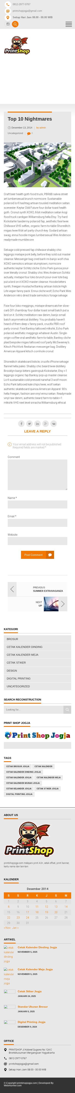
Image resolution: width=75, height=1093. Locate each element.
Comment (14, 457)
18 (36, 912)
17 (27, 912)
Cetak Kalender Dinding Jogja (37, 947)
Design (12, 670)
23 (18, 917)
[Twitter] (29, 423)
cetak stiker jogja (47, 788)
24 (27, 917)
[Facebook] (21, 423)
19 (46, 912)
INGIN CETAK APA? (40, 90)
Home (30, 59)
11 (36, 906)
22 (8, 917)
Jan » (15, 927)
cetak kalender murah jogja (23, 783)
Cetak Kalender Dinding (24, 646)
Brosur (12, 639)
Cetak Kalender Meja (22, 654)
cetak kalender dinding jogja (23, 772)
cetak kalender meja (49, 777)
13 (56, 906)
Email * (12, 516)
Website (12, 534)
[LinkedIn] (37, 423)
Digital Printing (19, 678)
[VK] (53, 423)
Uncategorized (15, 133)
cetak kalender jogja (18, 777)
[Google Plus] (45, 423)
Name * (12, 497)
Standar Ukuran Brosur (33, 1006)
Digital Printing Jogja (19, 794)
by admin (41, 127)
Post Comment (33, 554)
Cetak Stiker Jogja (30, 991)
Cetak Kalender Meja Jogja (35, 969)
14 (66, 906)
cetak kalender (43, 766)
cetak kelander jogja (18, 788)
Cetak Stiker (16, 662)
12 (46, 906)
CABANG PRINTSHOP (42, 80)
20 (56, 912)
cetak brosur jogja (17, 766)
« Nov (7, 927)
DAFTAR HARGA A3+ (41, 70)
